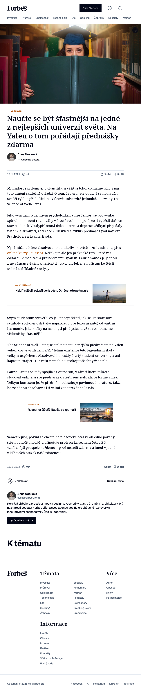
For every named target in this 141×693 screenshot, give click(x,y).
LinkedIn (114, 683)
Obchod (110, 587)
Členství (44, 638)
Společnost (42, 18)
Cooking (85, 18)
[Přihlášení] (109, 8)
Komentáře (79, 587)
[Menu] (130, 8)
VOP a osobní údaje (51, 658)
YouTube (129, 683)
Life (73, 18)
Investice (12, 18)
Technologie (60, 18)
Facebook (76, 683)
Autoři (109, 582)
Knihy (109, 592)
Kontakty (45, 653)
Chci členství (90, 8)
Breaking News (82, 608)
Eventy (44, 633)
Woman (126, 18)
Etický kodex (47, 663)
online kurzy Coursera (25, 253)
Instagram (99, 683)
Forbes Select (114, 597)
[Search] (120, 8)
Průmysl (26, 18)
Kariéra (44, 648)
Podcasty (78, 597)
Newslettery (80, 603)
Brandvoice (80, 613)
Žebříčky (99, 18)
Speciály (113, 18)
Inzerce (44, 643)
